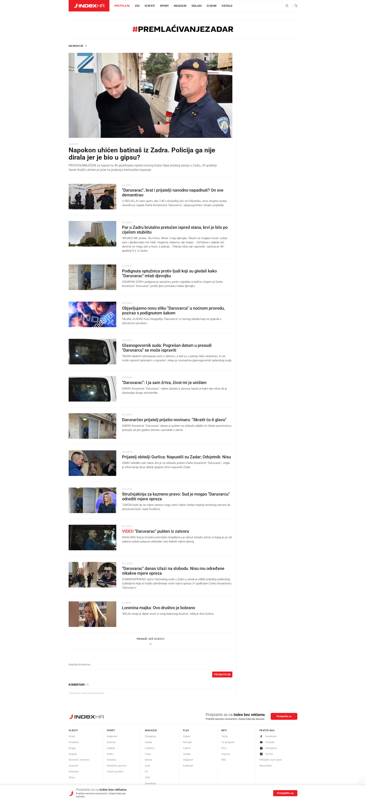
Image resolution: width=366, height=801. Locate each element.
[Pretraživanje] (294, 6)
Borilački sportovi (117, 765)
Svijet (72, 736)
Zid (137, 5)
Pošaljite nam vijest (270, 759)
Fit (146, 771)
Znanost (73, 765)
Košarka (111, 759)
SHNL (110, 754)
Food (148, 754)
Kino (223, 748)
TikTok (269, 754)
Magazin (151, 730)
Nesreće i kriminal (79, 759)
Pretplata (122, 5)
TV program (228, 742)
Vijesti (149, 5)
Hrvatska (74, 742)
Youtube (270, 742)
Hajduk (111, 748)
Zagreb (73, 754)
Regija (72, 748)
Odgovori (188, 759)
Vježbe (187, 754)
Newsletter (265, 765)
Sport (164, 5)
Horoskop (150, 783)
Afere (72, 777)
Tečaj (224, 736)
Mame (148, 759)
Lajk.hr (187, 748)
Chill (147, 777)
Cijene (212, 5)
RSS (223, 759)
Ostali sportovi (115, 771)
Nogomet (112, 736)
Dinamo (111, 742)
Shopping (150, 736)
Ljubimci (150, 748)
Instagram (271, 748)
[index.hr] (89, 5)
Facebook (270, 736)
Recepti (187, 742)
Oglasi (197, 5)
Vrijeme (225, 754)
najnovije (76, 45)
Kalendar (74, 771)
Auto (147, 765)
